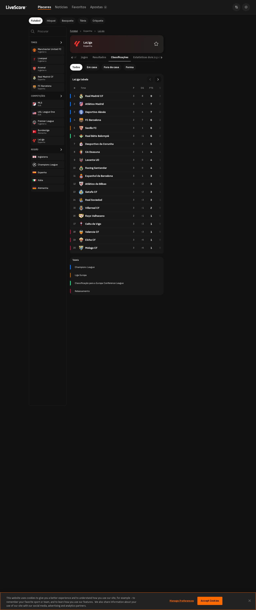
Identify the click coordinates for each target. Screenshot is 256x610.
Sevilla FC (91, 128)
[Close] (249, 600)
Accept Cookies (210, 600)
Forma (130, 67)
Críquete (98, 20)
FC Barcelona (93, 120)
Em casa (92, 67)
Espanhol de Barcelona (99, 176)
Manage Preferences (182, 600)
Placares (44, 7)
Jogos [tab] (84, 57)
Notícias (61, 7)
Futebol (35, 20)
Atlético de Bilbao (95, 184)
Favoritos (79, 7)
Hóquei (51, 20)
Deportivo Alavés (95, 112)
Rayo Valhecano (95, 216)
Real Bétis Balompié (97, 136)
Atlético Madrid (94, 104)
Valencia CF (92, 232)
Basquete (67, 20)
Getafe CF (91, 192)
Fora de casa (111, 67)
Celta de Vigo (93, 224)
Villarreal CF (92, 208)
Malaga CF (91, 248)
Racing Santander (96, 168)
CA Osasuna (92, 152)
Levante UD (92, 160)
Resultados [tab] (99, 57)
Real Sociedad (93, 200)
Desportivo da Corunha (99, 144)
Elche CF (90, 240)
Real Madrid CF (94, 96)
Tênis (83, 20)
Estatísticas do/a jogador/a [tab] (149, 57)
